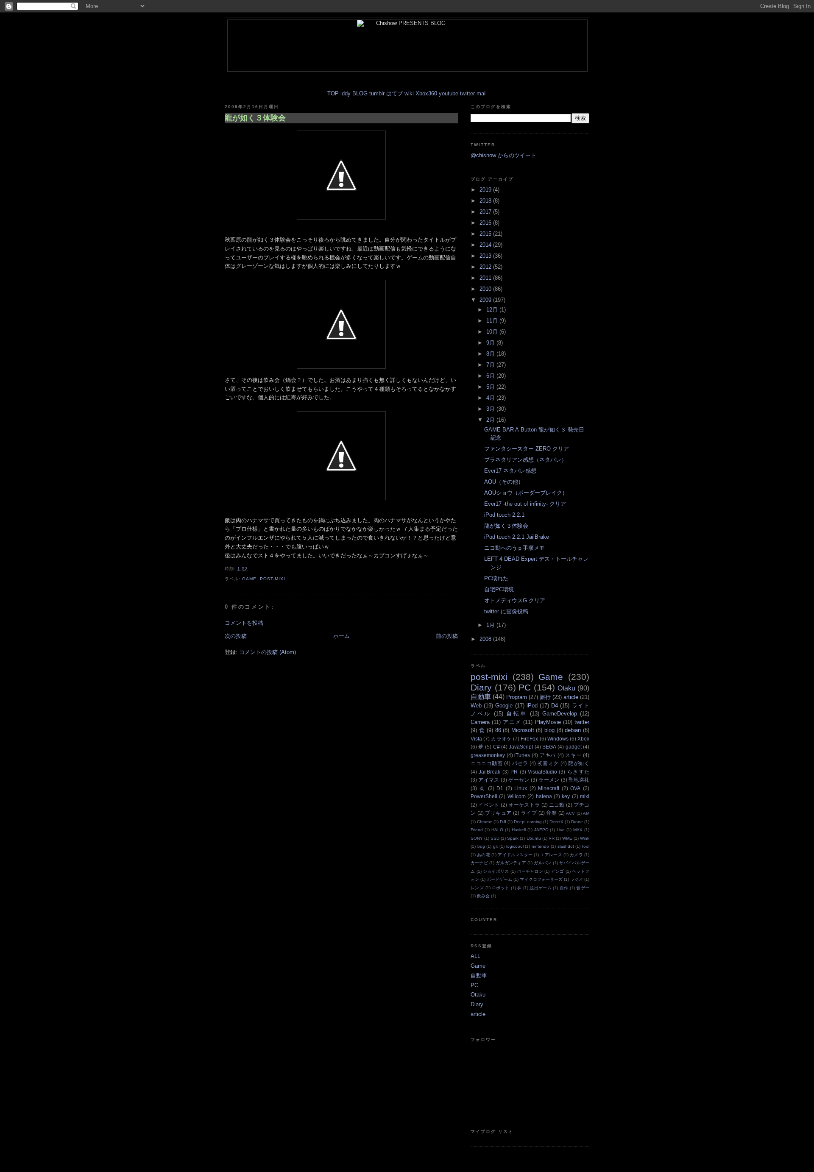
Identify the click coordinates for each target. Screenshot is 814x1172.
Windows (558, 738)
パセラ (520, 763)
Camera (480, 722)
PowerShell (484, 796)
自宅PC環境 (499, 589)
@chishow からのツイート (503, 155)
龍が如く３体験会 (255, 118)
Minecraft (548, 788)
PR (514, 771)
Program (516, 697)
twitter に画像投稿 (506, 611)
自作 (564, 887)
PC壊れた (496, 578)
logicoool (515, 846)
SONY (477, 838)
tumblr (377, 93)
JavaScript (521, 746)
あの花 (483, 854)
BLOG (360, 93)
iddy (345, 93)
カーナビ (479, 862)
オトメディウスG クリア (514, 600)
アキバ (548, 755)
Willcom (516, 796)
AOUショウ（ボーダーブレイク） (526, 493)
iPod (532, 705)
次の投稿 (236, 636)
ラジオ (576, 879)
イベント (488, 804)
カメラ (576, 854)
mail (482, 93)
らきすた (578, 771)
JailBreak (489, 771)
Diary (481, 687)
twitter (467, 93)
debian (573, 730)
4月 (491, 398)
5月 (491, 387)
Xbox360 (426, 93)
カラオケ (501, 738)
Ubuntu (534, 838)
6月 (491, 376)
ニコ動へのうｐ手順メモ (514, 548)
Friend (477, 829)
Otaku (566, 688)
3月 (491, 409)
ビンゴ (557, 871)
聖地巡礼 (579, 779)
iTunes (522, 755)
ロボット (500, 887)
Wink (584, 838)
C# (496, 746)
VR (552, 838)
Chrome (484, 821)
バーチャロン (530, 871)
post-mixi (272, 578)
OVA (575, 788)
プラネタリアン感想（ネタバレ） (525, 460)
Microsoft (522, 730)
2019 (486, 190)
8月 (491, 354)
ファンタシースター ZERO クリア (526, 448)
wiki (409, 93)
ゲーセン (518, 779)
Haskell (519, 829)
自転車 (516, 713)
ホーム (341, 636)
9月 (491, 343)
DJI (503, 821)
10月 (492, 331)
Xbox (583, 738)
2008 (486, 639)
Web (476, 705)
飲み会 (483, 896)
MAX (578, 829)
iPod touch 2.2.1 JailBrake (516, 537)
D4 (554, 705)
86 (498, 730)
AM (586, 813)
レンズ (477, 887)
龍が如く (578, 763)
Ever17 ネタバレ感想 (510, 471)
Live (561, 829)
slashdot (566, 846)
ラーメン (548, 779)
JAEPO (541, 829)
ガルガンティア (511, 862)
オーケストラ (524, 804)
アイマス (488, 779)
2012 (486, 267)
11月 (492, 320)
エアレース (551, 854)
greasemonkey (488, 755)
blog (549, 730)
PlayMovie (548, 722)
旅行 (545, 697)
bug (481, 846)
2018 (486, 201)
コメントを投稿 (244, 623)
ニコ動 (557, 804)
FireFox (529, 738)
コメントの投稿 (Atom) (267, 652)
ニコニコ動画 (487, 763)
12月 (492, 309)
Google (504, 705)
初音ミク (548, 763)
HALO (497, 829)
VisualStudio (542, 771)
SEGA (549, 746)
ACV (570, 813)
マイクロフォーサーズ (541, 879)
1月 (491, 625)
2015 (486, 234)
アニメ (512, 722)
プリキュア (498, 813)
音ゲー (582, 887)
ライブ (529, 813)
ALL (475, 956)
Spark (513, 838)
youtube (448, 93)
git (495, 846)
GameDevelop (559, 713)
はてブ (394, 93)
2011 (486, 278)
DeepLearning (528, 821)
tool (585, 846)
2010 (486, 289)
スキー (573, 755)
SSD (495, 838)
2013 (486, 256)
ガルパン (542, 862)
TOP (333, 93)
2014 (486, 245)
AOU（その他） (504, 482)
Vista (476, 738)
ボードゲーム (499, 879)
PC (525, 687)
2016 (486, 223)
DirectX (556, 821)
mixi (584, 796)
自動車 (481, 696)
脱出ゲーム (541, 887)
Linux (520, 788)
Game (249, 578)
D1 (499, 788)
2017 (486, 212)
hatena (544, 796)
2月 (491, 420)
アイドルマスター (515, 854)
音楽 (551, 813)
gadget (574, 746)
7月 (491, 365)
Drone (577, 821)
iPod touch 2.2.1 (504, 515)
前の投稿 (447, 636)
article (570, 697)
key (566, 796)
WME (567, 838)
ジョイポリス (496, 871)
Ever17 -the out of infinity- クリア (525, 504)
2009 (486, 300)
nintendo (540, 846)
